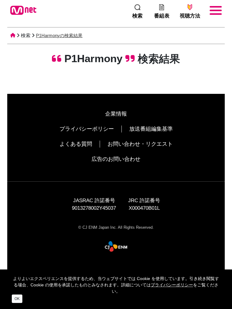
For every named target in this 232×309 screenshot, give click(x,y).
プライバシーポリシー (87, 129)
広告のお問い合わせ (116, 159)
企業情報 (116, 114)
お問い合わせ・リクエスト (140, 144)
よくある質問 (76, 144)
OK (17, 299)
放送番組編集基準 (151, 129)
